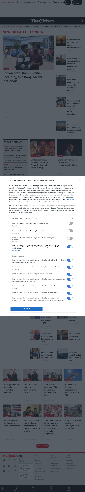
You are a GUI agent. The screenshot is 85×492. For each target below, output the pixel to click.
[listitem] (42, 218)
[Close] (81, 180)
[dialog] (42, 246)
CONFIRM (26, 309)
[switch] (70, 223)
